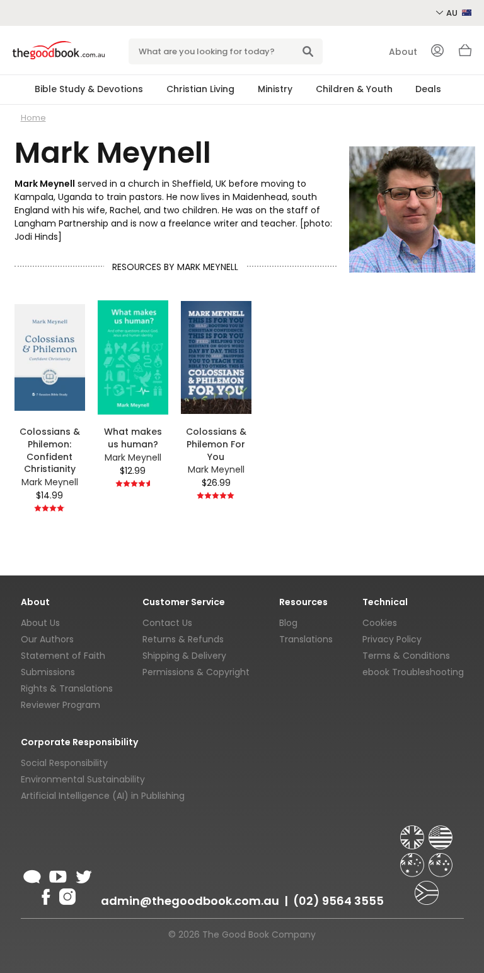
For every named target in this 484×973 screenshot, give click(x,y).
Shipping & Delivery (184, 655)
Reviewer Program (60, 705)
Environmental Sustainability (83, 779)
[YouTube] (58, 874)
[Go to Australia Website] (413, 859)
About (403, 51)
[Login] (437, 51)
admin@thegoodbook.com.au (190, 901)
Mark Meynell (49, 482)
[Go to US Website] (440, 831)
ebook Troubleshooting (413, 672)
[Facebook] (45, 894)
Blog (288, 622)
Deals (428, 89)
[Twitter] (82, 874)
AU (452, 13)
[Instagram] (66, 894)
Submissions (48, 672)
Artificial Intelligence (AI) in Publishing (103, 795)
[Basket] (465, 53)
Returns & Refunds (183, 639)
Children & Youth (354, 89)
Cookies (379, 622)
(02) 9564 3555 (338, 901)
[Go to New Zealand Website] (440, 859)
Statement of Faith (63, 655)
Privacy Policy (392, 639)
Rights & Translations (67, 688)
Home (33, 117)
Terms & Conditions (406, 655)
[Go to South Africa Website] (427, 887)
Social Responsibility (64, 763)
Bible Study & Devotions (89, 89)
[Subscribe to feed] (32, 874)
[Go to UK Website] (413, 831)
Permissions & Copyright (196, 672)
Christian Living (200, 89)
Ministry (275, 89)
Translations (306, 639)
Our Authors (47, 639)
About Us (40, 622)
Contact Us (167, 622)
